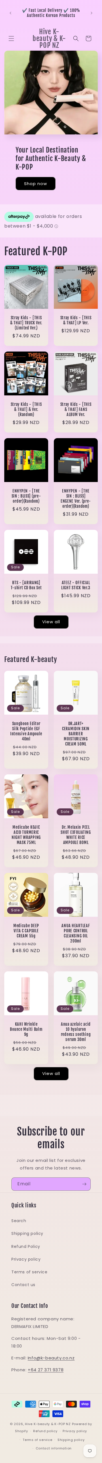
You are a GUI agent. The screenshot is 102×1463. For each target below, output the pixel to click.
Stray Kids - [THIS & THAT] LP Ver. (76, 320)
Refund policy (45, 1431)
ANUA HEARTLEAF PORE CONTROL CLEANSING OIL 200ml (75, 933)
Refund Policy (25, 1246)
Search (18, 1221)
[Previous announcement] (10, 13)
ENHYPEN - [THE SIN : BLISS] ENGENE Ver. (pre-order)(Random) (76, 499)
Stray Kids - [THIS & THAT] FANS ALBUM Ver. (76, 409)
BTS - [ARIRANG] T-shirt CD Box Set (26, 585)
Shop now (35, 184)
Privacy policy (26, 1259)
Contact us (23, 1285)
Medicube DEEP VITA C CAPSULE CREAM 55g (26, 931)
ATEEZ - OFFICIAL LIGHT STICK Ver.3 (75, 585)
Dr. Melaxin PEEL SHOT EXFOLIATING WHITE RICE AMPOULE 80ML (76, 835)
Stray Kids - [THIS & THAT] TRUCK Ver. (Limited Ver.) (26, 323)
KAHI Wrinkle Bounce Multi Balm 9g (26, 1029)
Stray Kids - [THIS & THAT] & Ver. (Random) (26, 409)
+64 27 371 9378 (45, 1370)
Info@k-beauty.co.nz (51, 1358)
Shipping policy (27, 1233)
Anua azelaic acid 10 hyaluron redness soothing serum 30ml (76, 1032)
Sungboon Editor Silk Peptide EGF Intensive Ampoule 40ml (26, 731)
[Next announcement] (91, 13)
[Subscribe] (84, 1184)
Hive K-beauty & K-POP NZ (48, 1424)
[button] (11, 38)
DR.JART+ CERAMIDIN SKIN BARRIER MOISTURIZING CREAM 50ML (76, 734)
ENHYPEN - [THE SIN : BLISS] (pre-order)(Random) (26, 496)
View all (51, 622)
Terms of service (29, 1272)
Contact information (54, 1448)
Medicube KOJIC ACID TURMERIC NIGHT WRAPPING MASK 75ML (26, 835)
